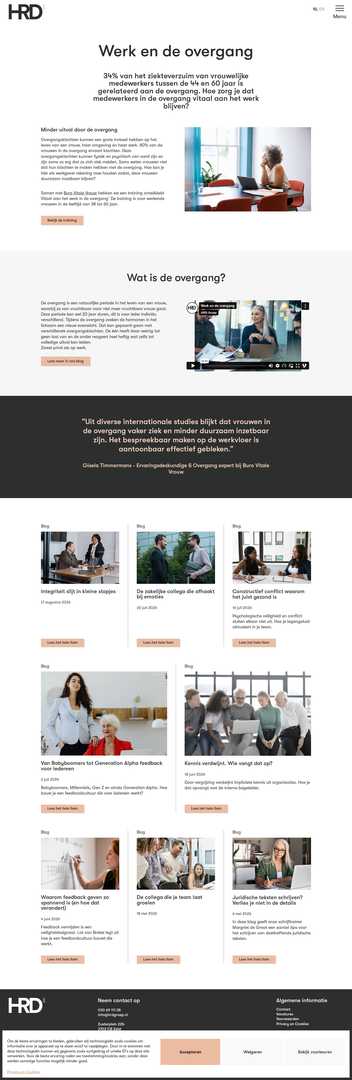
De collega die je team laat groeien (169, 900)
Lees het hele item (62, 642)
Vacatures (284, 1014)
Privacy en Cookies (23, 1072)
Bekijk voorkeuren (315, 1052)
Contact (283, 1009)
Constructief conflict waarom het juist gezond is (269, 594)
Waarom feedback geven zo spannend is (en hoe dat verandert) (75, 902)
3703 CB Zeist (109, 1029)
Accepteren (190, 1052)
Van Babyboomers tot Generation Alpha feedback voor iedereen (102, 766)
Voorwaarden (287, 1019)
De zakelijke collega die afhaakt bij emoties (176, 594)
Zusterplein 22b (111, 1024)
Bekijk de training (62, 220)
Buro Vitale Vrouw (80, 193)
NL (315, 9)
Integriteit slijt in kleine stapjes (78, 591)
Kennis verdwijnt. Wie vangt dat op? (229, 763)
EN (321, 9)
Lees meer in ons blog (65, 361)
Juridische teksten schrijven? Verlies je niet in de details (268, 900)
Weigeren (253, 1052)
